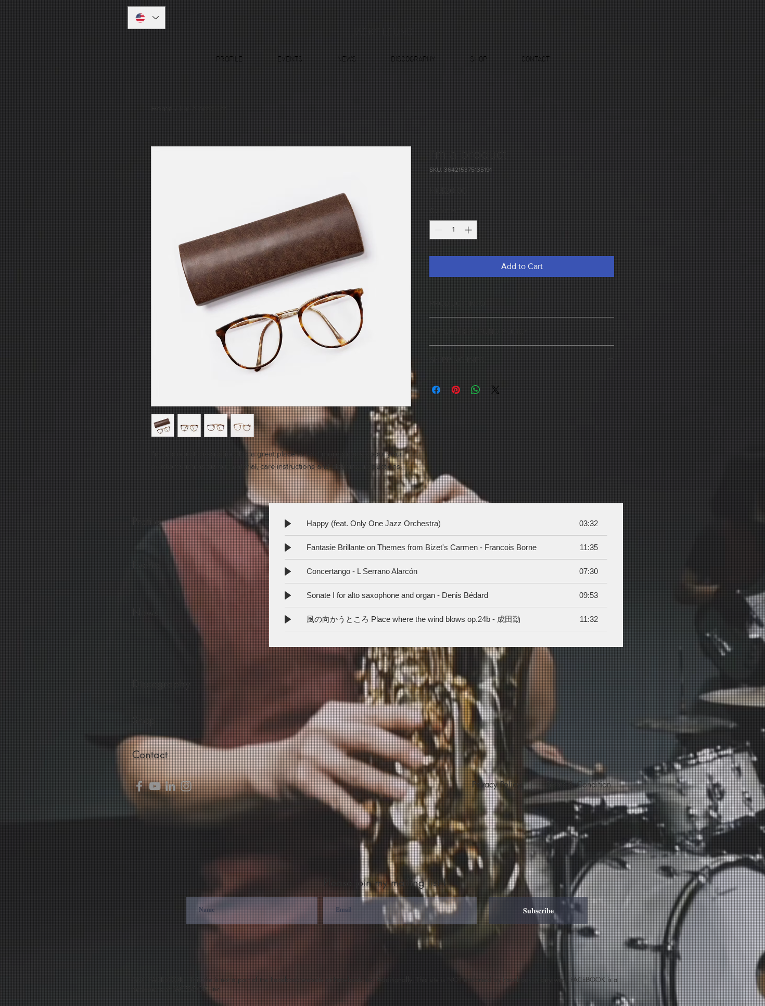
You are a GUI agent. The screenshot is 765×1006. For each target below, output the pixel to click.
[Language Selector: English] (146, 17)
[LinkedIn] (170, 786)
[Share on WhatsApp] (475, 390)
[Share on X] (495, 390)
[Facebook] (139, 786)
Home (162, 108)
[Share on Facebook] (436, 390)
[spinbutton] (453, 230)
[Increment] (469, 230)
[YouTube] (155, 786)
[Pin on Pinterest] (456, 390)
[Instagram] (186, 786)
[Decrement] (437, 230)
